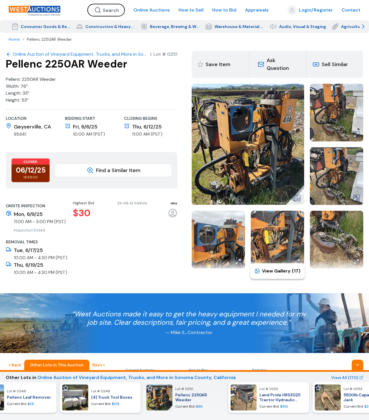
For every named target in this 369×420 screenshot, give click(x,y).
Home (14, 39)
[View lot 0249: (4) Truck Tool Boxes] (100, 397)
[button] (277, 64)
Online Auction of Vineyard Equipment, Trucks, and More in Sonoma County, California (136, 377)
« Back (15, 364)
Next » (98, 364)
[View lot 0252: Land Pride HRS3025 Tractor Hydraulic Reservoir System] (268, 397)
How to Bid (224, 10)
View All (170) (344, 377)
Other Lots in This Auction (57, 364)
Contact (351, 10)
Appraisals (257, 10)
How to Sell (191, 10)
